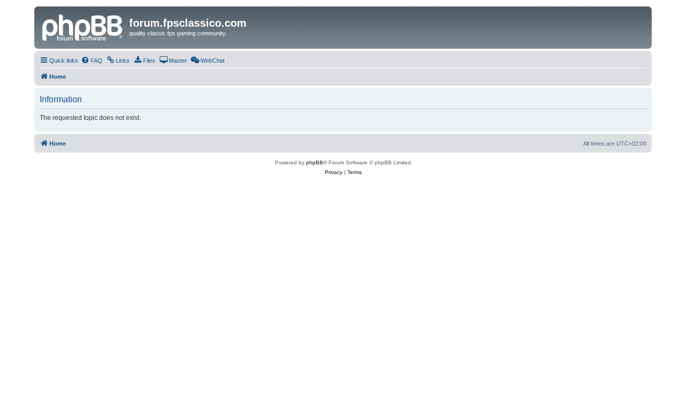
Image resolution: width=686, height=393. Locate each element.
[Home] (83, 26)
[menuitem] (91, 60)
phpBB (314, 162)
